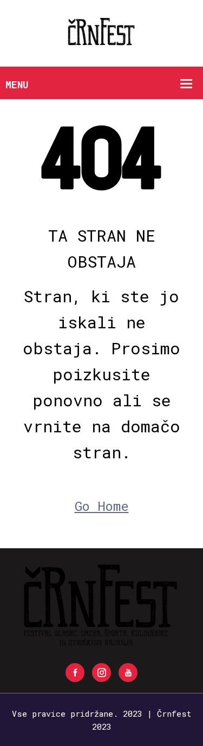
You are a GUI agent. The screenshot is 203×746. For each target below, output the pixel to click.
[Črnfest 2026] (101, 32)
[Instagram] (101, 672)
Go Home (102, 506)
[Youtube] (128, 672)
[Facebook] (75, 672)
